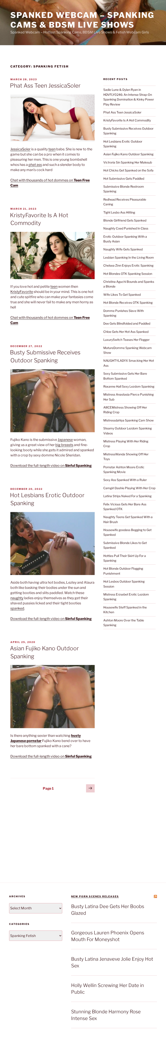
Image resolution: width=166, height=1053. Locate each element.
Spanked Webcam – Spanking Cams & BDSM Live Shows (82, 20)
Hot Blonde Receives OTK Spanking (128, 302)
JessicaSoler (20, 149)
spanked (17, 608)
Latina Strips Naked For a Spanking (127, 496)
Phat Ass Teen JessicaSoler (45, 85)
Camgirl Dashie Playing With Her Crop (129, 488)
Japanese (65, 440)
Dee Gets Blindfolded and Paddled (126, 323)
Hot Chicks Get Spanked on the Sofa (128, 170)
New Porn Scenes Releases (95, 896)
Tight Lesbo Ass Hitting (119, 212)
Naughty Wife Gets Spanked (123, 249)
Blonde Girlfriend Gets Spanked (124, 220)
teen (52, 149)
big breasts (64, 445)
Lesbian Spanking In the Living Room (128, 257)
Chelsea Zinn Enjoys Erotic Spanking (128, 265)
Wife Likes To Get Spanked (122, 294)
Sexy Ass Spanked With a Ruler (125, 480)
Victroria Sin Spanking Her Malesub (127, 162)
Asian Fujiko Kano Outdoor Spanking (128, 154)
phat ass (35, 165)
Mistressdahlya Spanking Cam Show (128, 420)
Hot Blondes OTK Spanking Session (127, 273)
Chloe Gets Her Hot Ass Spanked (125, 331)
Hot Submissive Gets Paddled (123, 178)
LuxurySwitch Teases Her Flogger (126, 339)
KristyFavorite (21, 292)
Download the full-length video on (51, 466)
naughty (16, 598)
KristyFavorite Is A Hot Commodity (127, 120)
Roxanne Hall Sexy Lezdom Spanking (128, 386)
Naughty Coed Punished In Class (125, 228)
